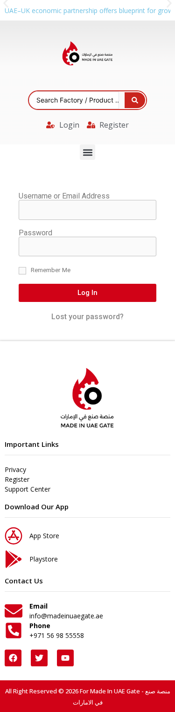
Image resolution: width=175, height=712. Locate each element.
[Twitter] (39, 658)
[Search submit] (135, 100)
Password (35, 233)
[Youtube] (65, 658)
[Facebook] (13, 658)
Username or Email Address (64, 196)
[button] (87, 152)
